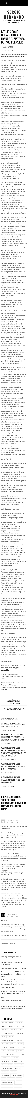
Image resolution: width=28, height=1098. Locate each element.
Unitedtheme (14, 1094)
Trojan (19, 1079)
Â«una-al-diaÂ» (6, 56)
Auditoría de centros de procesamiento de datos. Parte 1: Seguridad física (14, 780)
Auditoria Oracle (16, 1030)
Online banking (7, 1065)
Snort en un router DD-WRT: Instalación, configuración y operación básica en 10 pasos (12, 737)
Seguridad (10, 50)
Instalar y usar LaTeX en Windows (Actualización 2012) (11, 963)
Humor (12, 1047)
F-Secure (10, 1037)
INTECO (20, 1051)
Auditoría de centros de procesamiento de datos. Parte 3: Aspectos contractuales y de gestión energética (13, 751)
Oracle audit (19, 1065)
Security (13, 1072)
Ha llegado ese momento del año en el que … (13, 1002)
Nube (21, 1061)
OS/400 (17, 1068)
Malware (15, 1058)
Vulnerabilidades (8, 1082)
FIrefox (19, 1040)
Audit (23, 1026)
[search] (7, 3)
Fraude (20, 1044)
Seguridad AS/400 (17, 1075)
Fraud (13, 1044)
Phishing (5, 1072)
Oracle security (7, 1068)
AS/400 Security (14, 1026)
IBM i (3, 1051)
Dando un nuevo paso (8, 987)
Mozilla (14, 1061)
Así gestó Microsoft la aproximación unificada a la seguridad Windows (14, 701)
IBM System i (12, 1051)
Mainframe (5, 1058)
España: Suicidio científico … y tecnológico (14, 968)
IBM (24, 1047)
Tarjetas (11, 1079)
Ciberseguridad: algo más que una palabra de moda (13, 725)
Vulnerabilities (7, 1086)
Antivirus (19, 1023)
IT (17, 1054)
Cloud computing (7, 1033)
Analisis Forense (7, 1023)
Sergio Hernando (14, 14)
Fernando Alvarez (12, 821)
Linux (22, 1054)
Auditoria (5, 1030)
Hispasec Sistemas (19, 56)
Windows (18, 1086)
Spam (3, 1079)
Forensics (5, 1044)
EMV (3, 1037)
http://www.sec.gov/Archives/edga (12, 873)
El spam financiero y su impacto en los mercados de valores (14, 709)
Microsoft (5, 1061)
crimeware (19, 1033)
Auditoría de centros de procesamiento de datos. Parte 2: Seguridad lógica (13, 766)
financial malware (8, 1040)
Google (4, 1047)
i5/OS (18, 1047)
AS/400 (4, 1026)
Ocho (2, 997)
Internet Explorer (8, 1054)
